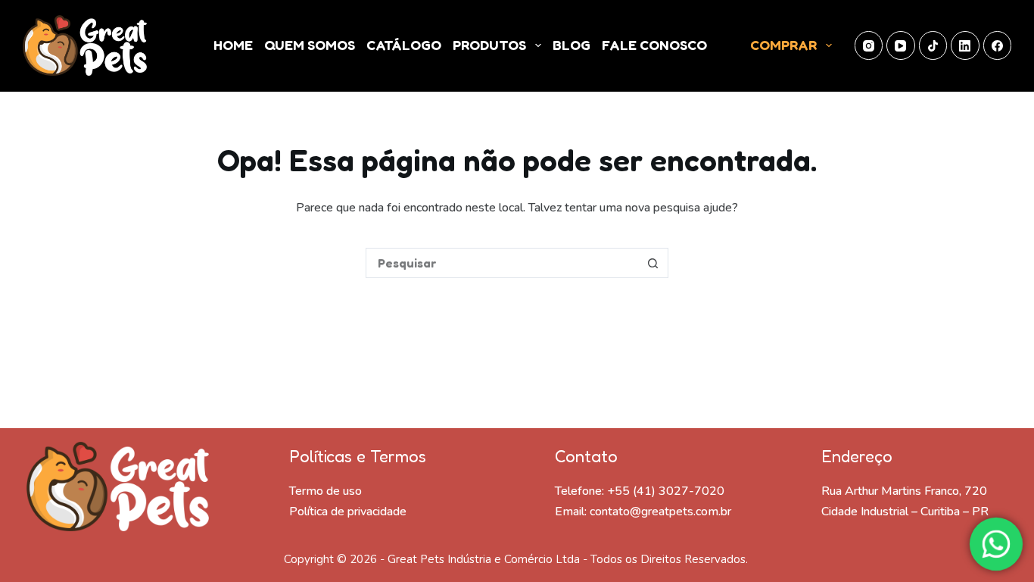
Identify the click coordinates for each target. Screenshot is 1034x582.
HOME (233, 44)
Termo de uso (325, 491)
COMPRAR (783, 44)
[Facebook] (997, 45)
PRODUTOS (489, 44)
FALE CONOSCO (654, 44)
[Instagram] (869, 45)
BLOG (571, 44)
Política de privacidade (347, 511)
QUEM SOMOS (309, 44)
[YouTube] (900, 45)
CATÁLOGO (403, 44)
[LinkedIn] (965, 45)
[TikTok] (933, 45)
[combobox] (502, 263)
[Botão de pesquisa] (653, 263)
